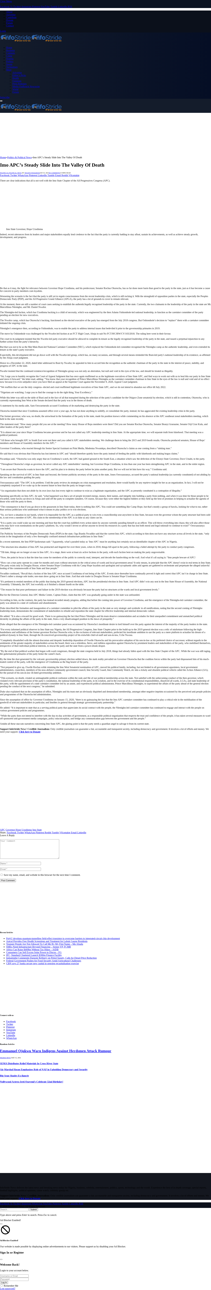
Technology (12, 67)
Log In (4, 1282)
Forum (9, 23)
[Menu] (1, 100)
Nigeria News (5, 1058)
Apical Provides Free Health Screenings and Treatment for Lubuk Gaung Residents (46, 941)
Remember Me (11, 1285)
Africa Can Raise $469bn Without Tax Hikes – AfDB (32, 949)
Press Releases (19, 83)
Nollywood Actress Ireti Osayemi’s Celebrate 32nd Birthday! (31, 1081)
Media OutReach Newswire (26, 86)
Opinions (16, 81)
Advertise (11, 14)
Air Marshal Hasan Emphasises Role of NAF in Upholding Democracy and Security (44, 1069)
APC (2, 829)
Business (10, 50)
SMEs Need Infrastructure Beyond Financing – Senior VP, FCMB (38, 946)
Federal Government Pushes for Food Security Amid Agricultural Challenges (43, 960)
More (8, 69)
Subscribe (5, 97)
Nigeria (9, 58)
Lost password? (7, 1288)
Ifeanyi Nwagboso (32, 173)
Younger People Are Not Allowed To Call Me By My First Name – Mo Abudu (44, 944)
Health (15, 78)
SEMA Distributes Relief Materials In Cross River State (29, 1063)
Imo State (37, 829)
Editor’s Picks (19, 75)
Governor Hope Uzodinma (19, 829)
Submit (33, 1209)
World (15, 89)
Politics (9, 61)
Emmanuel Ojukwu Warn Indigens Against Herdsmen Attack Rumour (55, 1051)
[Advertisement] (92, 134)
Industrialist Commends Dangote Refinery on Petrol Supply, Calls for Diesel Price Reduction (51, 958)
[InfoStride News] (31, 42)
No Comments (54, 173)
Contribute (11, 17)
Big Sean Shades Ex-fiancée (14, 1075)
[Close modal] (1, 1223)
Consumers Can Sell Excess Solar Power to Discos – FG (34, 952)
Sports (9, 64)
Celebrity (10, 53)
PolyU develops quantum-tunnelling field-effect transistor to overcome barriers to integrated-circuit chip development (63, 938)
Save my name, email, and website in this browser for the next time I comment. (42, 875)
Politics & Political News (11, 173)
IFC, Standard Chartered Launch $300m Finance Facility (34, 955)
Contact (10, 25)
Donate (9, 20)
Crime (9, 56)
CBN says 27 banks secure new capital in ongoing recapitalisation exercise (42, 963)
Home (9, 47)
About (9, 12)
